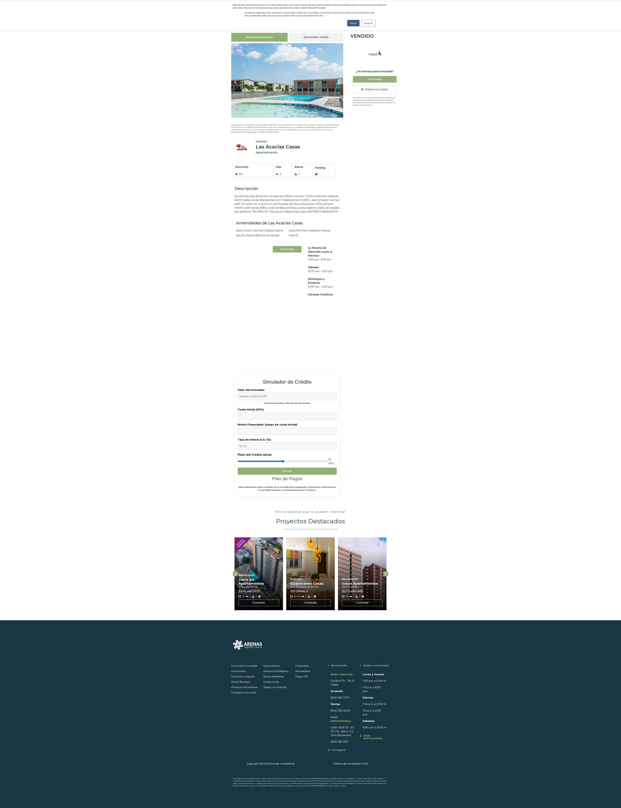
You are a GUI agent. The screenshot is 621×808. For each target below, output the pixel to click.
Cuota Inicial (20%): (251, 409)
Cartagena (338, 750)
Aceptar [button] (353, 23)
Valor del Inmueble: (251, 390)
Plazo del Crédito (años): (255, 454)
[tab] (259, 37)
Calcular (287, 471)
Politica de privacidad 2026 (350, 763)
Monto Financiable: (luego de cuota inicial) (267, 424)
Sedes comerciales (376, 665)
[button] (235, 81)
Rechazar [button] (368, 23)
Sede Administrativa (372, 737)
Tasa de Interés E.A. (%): (254, 439)
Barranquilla (339, 665)
